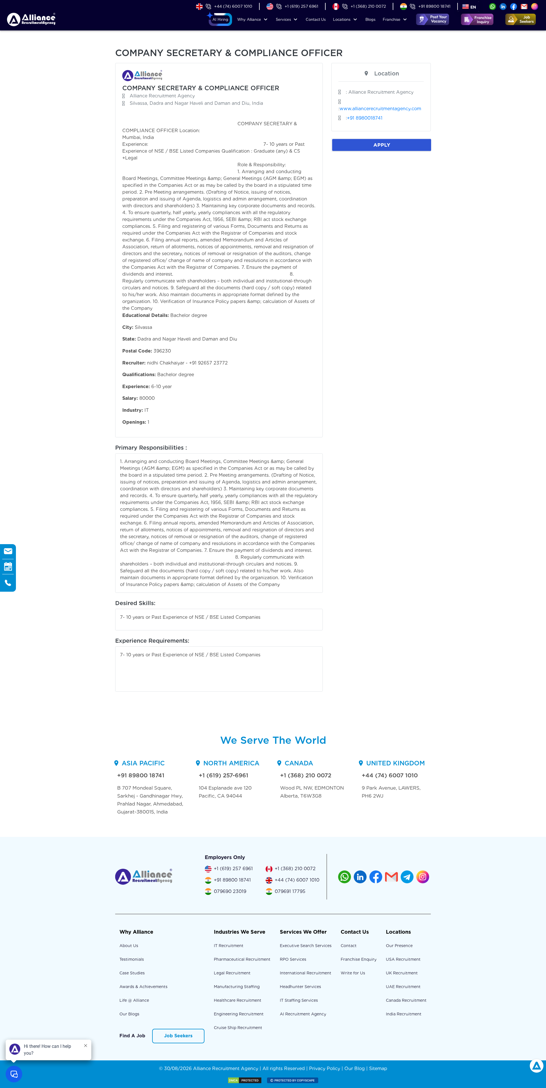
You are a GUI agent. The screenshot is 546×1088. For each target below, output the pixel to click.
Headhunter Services (300, 986)
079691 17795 (290, 891)
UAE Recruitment (403, 986)
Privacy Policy (324, 1068)
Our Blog (354, 1068)
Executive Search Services (306, 945)
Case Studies (132, 973)
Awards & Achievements (143, 986)
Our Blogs (129, 1014)
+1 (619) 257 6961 (301, 6)
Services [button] (283, 19)
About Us (128, 945)
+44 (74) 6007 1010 (233, 6)
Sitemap (378, 1068)
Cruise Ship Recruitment (238, 1027)
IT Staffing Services (299, 1000)
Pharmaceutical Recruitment (242, 959)
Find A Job (132, 1035)
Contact (316, 19)
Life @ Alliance (134, 1000)
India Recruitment (403, 1014)
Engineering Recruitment (239, 1014)
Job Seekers (178, 1035)
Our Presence (399, 945)
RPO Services (293, 959)
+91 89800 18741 (434, 6)
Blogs (370, 19)
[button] (220, 19)
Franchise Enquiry (359, 959)
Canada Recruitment (406, 1000)
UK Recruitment (402, 973)
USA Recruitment (403, 959)
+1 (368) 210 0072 (368, 6)
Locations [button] (341, 19)
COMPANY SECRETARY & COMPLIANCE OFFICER (200, 88)
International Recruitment (305, 973)
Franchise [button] (391, 19)
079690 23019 (230, 891)
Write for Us (353, 973)
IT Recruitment (228, 945)
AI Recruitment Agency (303, 1014)
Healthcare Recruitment (237, 1000)
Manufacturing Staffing (237, 986)
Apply (381, 145)
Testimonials (131, 959)
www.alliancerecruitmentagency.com (380, 108)
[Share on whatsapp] (492, 6)
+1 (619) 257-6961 (223, 775)
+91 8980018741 (364, 118)
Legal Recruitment (232, 973)
